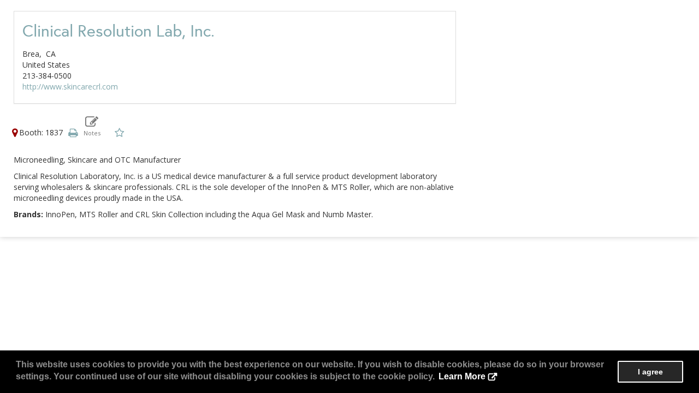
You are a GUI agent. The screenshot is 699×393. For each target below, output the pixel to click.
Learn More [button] (462, 376)
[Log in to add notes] (92, 126)
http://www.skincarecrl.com (70, 86)
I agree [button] (650, 371)
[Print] (72, 132)
